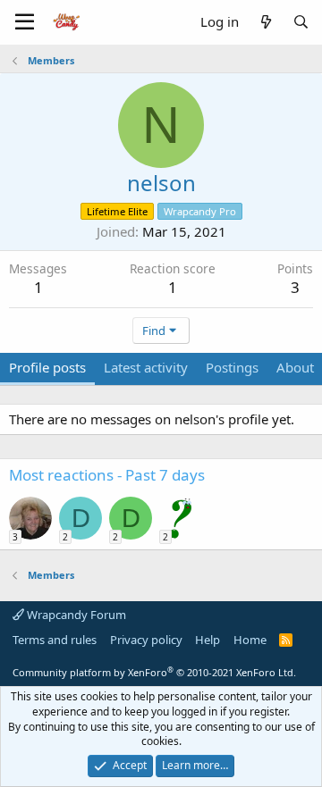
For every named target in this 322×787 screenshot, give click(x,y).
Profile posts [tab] (47, 367)
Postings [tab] (232, 367)
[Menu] (25, 22)
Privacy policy (146, 640)
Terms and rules (55, 640)
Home (250, 640)
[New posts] (265, 21)
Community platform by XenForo (154, 672)
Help (207, 640)
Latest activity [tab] (146, 367)
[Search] (301, 21)
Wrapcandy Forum (75, 615)
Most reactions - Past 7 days (107, 475)
